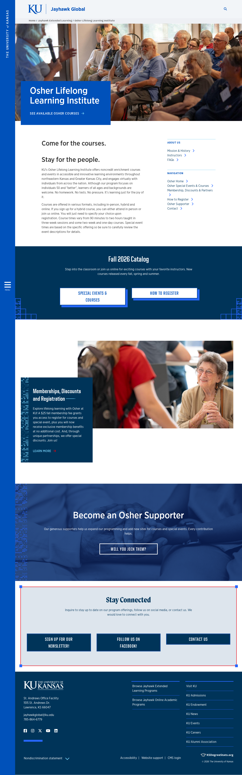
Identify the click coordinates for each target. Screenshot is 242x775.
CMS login (174, 758)
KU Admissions (196, 695)
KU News (192, 714)
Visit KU (191, 686)
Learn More (42, 451)
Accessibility (128, 758)
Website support (152, 758)
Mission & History (179, 151)
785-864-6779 (33, 719)
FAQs (171, 160)
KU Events (193, 723)
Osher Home (175, 181)
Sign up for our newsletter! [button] (59, 642)
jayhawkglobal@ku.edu (39, 715)
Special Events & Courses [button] (92, 296)
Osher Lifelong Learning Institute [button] (94, 20)
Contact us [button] (198, 639)
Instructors (175, 155)
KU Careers (193, 732)
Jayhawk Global (68, 9)
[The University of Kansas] (43, 688)
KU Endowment (196, 705)
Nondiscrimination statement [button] (43, 758)
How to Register (178, 199)
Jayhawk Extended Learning (55, 20)
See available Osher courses (55, 113)
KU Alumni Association (201, 742)
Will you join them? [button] (128, 549)
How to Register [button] (164, 293)
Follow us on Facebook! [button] (128, 642)
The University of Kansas (221, 761)
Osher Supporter (178, 204)
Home (32, 20)
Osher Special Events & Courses (188, 186)
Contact (173, 209)
